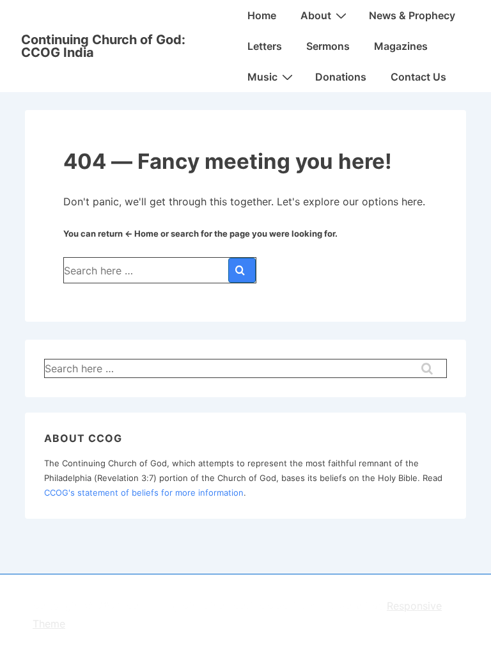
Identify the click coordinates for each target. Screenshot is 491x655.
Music (262, 76)
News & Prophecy (412, 15)
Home (261, 15)
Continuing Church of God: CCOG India (103, 46)
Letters (264, 46)
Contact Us (418, 76)
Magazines (401, 46)
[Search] (242, 270)
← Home (142, 233)
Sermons (328, 46)
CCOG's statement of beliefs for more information (144, 492)
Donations (340, 76)
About (315, 15)
